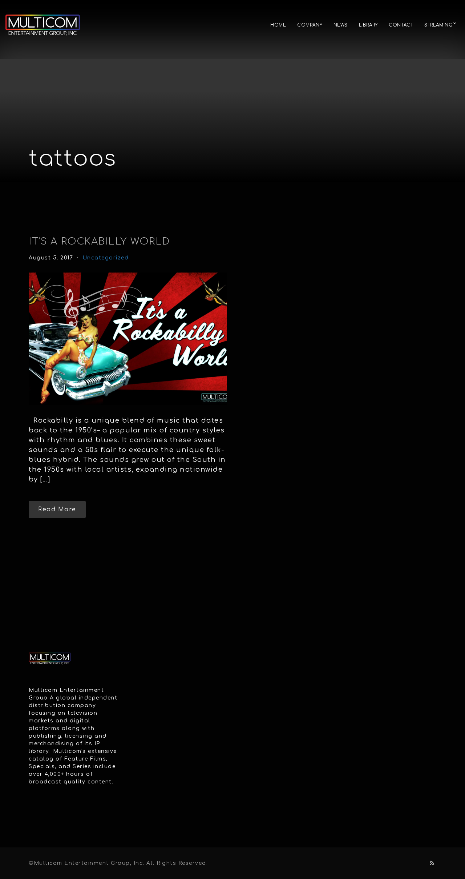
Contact (401, 25)
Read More (57, 509)
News (340, 25)
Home (278, 25)
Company (309, 25)
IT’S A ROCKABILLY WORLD (99, 241)
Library (368, 25)
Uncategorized (105, 258)
